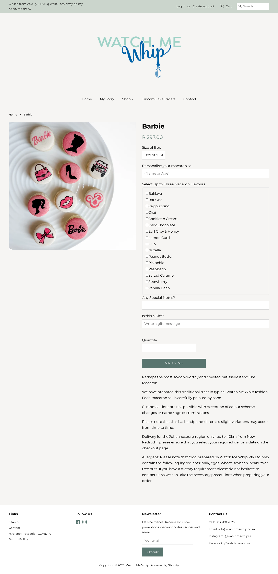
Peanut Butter (160, 256)
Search (14, 522)
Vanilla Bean (159, 288)
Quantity (149, 340)
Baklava (155, 193)
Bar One (155, 200)
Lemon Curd (159, 238)
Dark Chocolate (161, 225)
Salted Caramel (161, 275)
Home (87, 99)
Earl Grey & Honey (163, 231)
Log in (180, 6)
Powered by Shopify (164, 565)
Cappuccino (159, 206)
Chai (152, 212)
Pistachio (156, 263)
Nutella (154, 250)
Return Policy (18, 539)
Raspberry (157, 269)
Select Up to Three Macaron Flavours (173, 184)
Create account (203, 6)
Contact (189, 99)
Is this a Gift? (153, 316)
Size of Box (151, 147)
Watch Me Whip (137, 565)
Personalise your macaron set (167, 166)
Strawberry (157, 282)
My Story (107, 99)
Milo (152, 244)
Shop (126, 99)
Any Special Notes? (158, 298)
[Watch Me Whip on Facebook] (78, 523)
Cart (229, 6)
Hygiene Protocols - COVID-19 (30, 534)
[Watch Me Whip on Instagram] (84, 523)
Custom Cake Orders (158, 99)
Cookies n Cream (162, 219)
